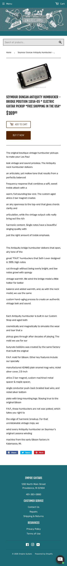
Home (8, 52)
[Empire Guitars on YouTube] (38, 545)
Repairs (33, 512)
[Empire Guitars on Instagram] (32, 545)
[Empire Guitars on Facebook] (27, 545)
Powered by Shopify (44, 553)
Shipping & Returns (33, 516)
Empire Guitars (25, 553)
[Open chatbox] (60, 559)
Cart (62, 4)
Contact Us (33, 507)
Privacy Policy (33, 529)
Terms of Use (34, 533)
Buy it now (18, 135)
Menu (9, 4)
